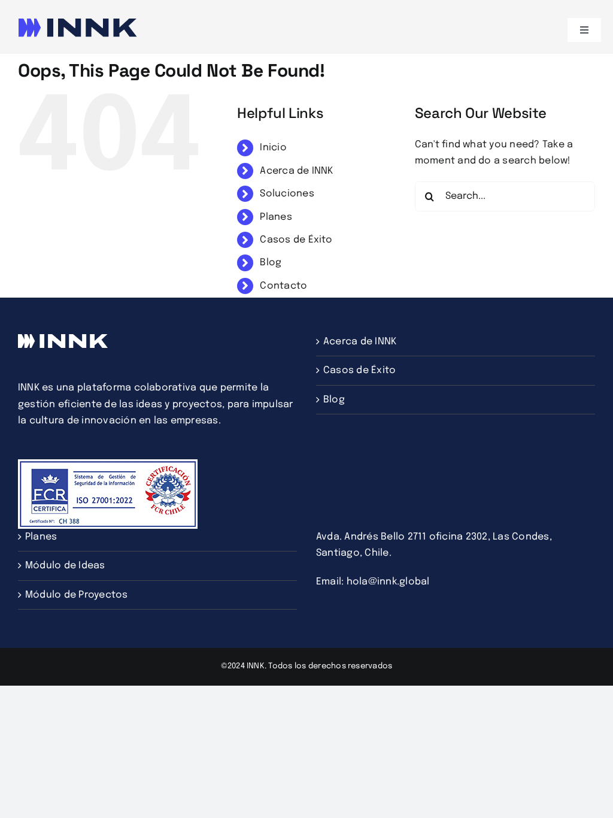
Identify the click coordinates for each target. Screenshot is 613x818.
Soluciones (287, 194)
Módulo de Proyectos (76, 595)
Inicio (273, 148)
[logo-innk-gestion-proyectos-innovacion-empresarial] (78, 22)
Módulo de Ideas (65, 566)
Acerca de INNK (296, 171)
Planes (276, 217)
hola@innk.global (388, 582)
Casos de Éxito (296, 240)
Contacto (283, 286)
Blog (270, 262)
